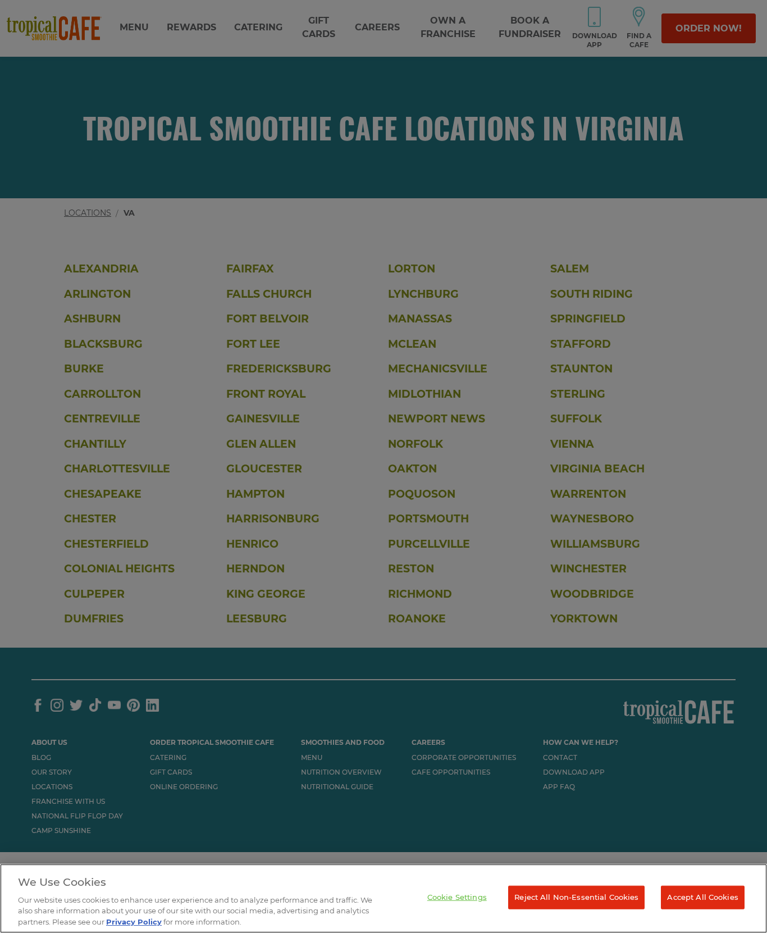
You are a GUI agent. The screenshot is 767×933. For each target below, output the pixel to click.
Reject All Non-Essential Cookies (576, 897)
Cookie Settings (457, 897)
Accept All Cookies (702, 897)
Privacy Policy (134, 921)
